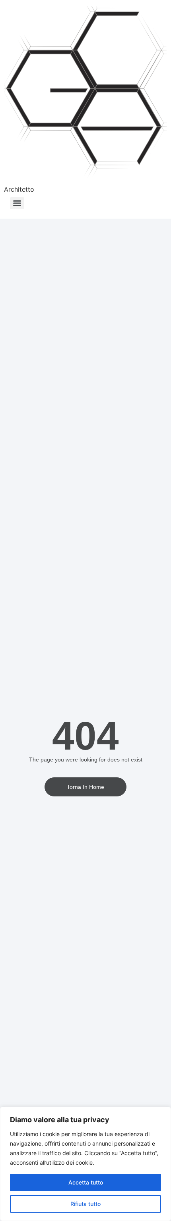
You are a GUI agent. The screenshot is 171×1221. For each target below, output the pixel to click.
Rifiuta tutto (85, 1203)
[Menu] (17, 203)
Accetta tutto (85, 1182)
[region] (85, 1164)
